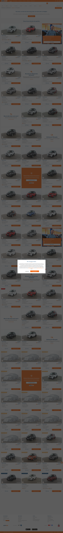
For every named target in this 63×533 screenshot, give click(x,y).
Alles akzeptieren (34, 271)
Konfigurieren (27, 271)
